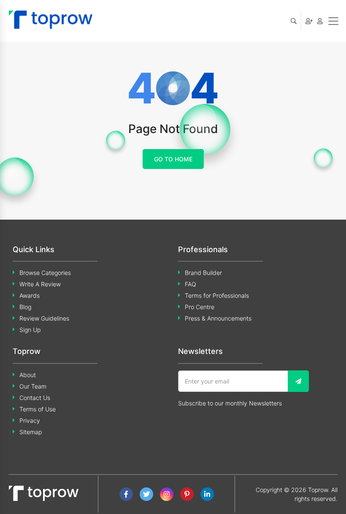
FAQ (190, 284)
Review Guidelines (44, 318)
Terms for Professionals (217, 295)
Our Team (32, 386)
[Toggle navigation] (333, 21)
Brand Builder (203, 272)
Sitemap (30, 431)
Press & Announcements (218, 318)
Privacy (29, 420)
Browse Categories (45, 272)
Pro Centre (199, 306)
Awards (29, 295)
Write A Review (40, 284)
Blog (25, 306)
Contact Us (34, 397)
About (27, 374)
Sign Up (30, 329)
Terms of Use (37, 409)
